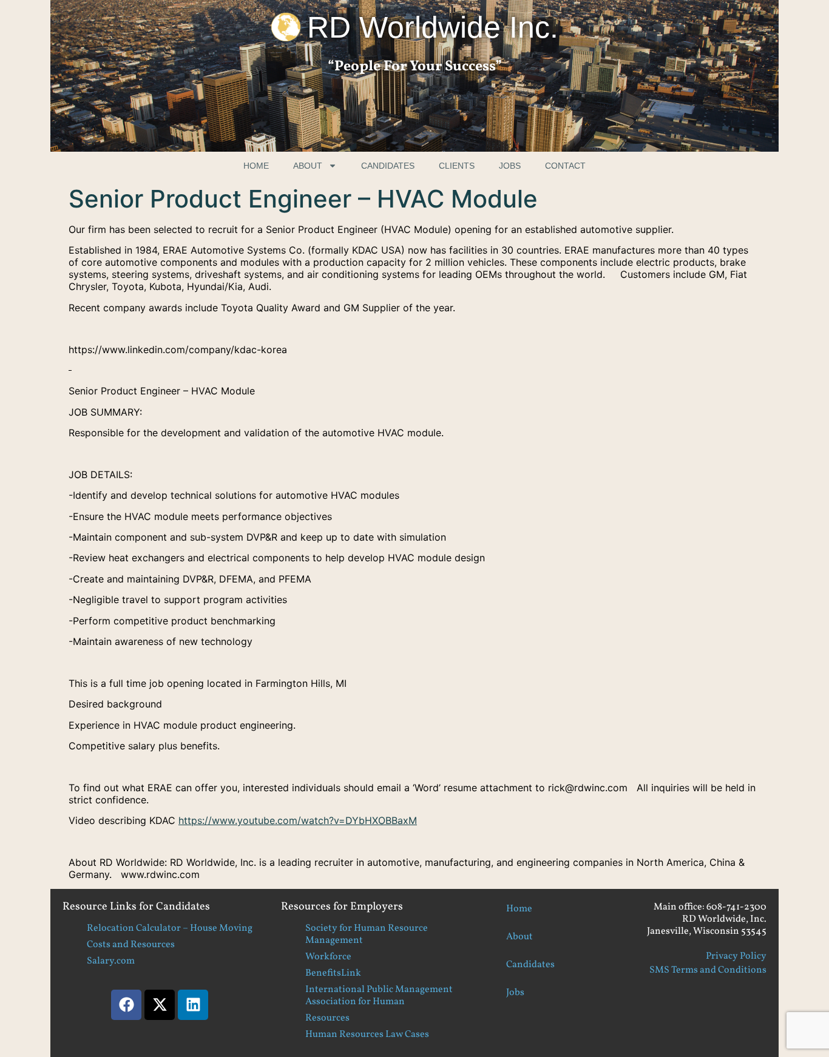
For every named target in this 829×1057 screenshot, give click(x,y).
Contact (565, 166)
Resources (327, 1018)
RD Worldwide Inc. (432, 27)
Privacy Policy (736, 956)
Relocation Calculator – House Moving (169, 928)
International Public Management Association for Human (379, 995)
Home (256, 166)
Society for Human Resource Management (366, 934)
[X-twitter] (159, 1005)
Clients (457, 166)
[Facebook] (126, 1005)
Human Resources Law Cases (367, 1034)
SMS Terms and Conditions (707, 970)
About (307, 166)
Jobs (510, 166)
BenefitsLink (333, 973)
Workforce (328, 957)
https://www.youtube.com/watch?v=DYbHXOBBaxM (297, 820)
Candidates (387, 166)
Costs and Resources (131, 944)
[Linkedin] (193, 1005)
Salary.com (111, 961)
